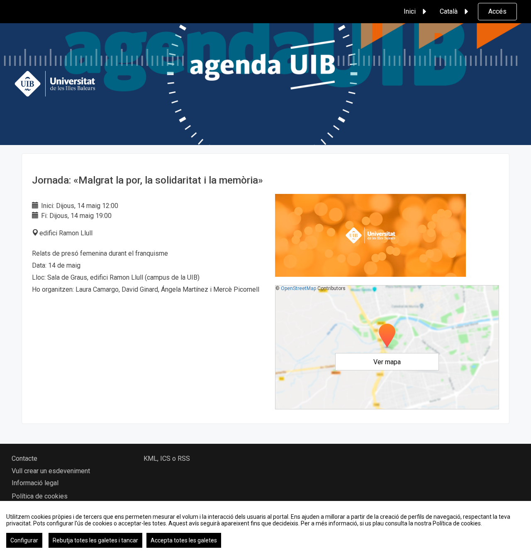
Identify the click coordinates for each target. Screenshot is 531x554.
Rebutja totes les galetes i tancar (95, 540)
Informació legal (35, 483)
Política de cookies (40, 496)
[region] (265, 527)
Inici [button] (410, 11)
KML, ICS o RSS (167, 458)
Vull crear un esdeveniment (51, 471)
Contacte (24, 458)
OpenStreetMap (298, 288)
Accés (497, 11)
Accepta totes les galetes (184, 540)
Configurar (24, 540)
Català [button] (449, 11)
